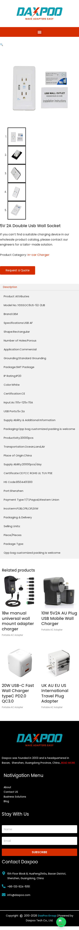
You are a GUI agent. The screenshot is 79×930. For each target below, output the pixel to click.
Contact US (11, 792)
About (7, 787)
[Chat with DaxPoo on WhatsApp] (61, 922)
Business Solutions (15, 796)
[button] (40, 32)
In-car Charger (38, 255)
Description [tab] (10, 287)
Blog (6, 801)
